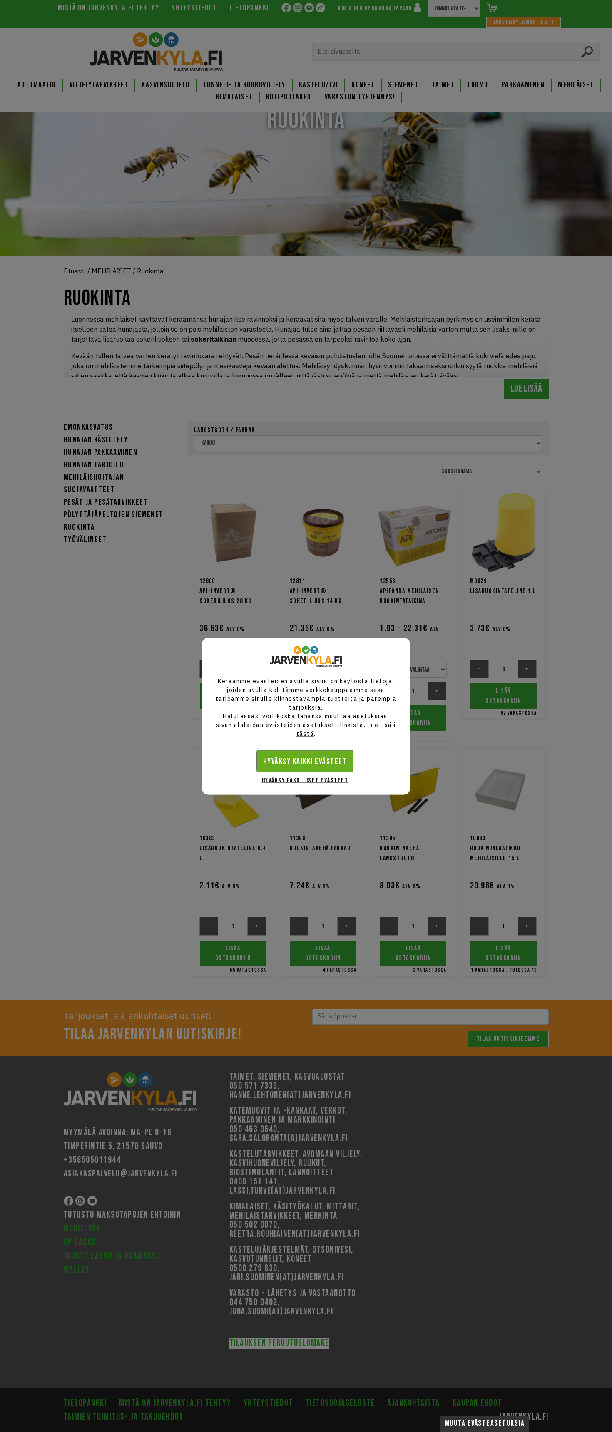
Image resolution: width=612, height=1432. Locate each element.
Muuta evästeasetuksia (485, 1423)
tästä (305, 733)
